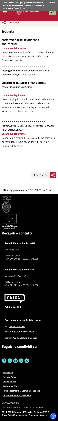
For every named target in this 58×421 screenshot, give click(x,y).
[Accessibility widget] (53, 416)
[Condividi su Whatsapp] (26, 360)
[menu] (5, 11)
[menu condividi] (4, 22)
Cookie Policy (19, 8)
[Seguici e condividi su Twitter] (10, 360)
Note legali (8, 372)
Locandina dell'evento (14, 48)
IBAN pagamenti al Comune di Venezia (21, 390)
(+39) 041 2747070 (16, 326)
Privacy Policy (9, 377)
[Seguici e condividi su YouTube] (21, 360)
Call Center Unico (14, 307)
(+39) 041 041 (11, 258)
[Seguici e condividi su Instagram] (15, 360)
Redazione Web (10, 386)
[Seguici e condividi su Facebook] (4, 360)
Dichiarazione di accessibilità (17, 395)
